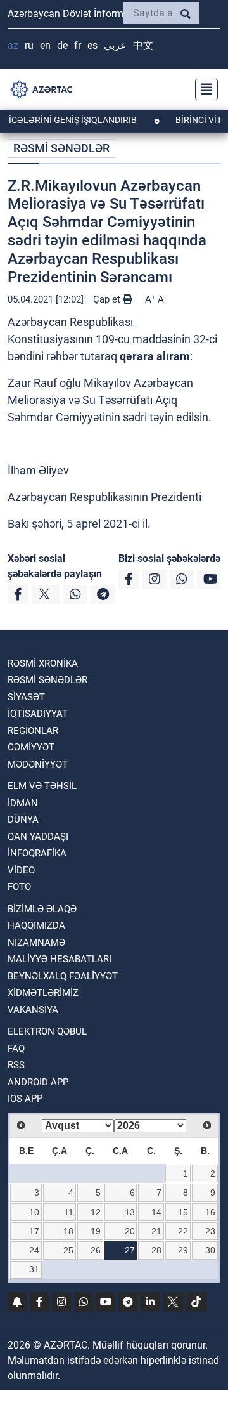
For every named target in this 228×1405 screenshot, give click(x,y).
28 (156, 1250)
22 (183, 1231)
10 (34, 1212)
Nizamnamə (36, 942)
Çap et (108, 299)
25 (68, 1250)
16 (210, 1212)
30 (210, 1250)
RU (29, 45)
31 (34, 1269)
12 (96, 1212)
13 (130, 1212)
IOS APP (25, 1098)
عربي (115, 45)
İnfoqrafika (37, 853)
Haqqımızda (36, 925)
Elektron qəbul (47, 1031)
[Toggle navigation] (202, 89)
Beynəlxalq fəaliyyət (63, 976)
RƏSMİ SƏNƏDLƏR (61, 148)
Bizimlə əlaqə (42, 909)
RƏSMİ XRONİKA (43, 663)
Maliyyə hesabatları (59, 959)
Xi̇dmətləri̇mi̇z (43, 992)
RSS (16, 1065)
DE (62, 45)
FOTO (19, 886)
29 (183, 1250)
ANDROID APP (38, 1082)
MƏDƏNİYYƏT (38, 764)
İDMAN (23, 803)
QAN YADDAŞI (38, 836)
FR (77, 45)
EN (45, 45)
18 (68, 1231)
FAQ (16, 1048)
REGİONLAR (33, 730)
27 (130, 1250)
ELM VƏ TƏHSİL (42, 786)
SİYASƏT (26, 697)
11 (68, 1212)
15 (183, 1212)
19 (96, 1231)
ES (92, 45)
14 (156, 1212)
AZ (13, 45)
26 (96, 1250)
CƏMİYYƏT (31, 747)
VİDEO (21, 870)
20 (130, 1231)
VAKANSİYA (33, 1010)
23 (210, 1231)
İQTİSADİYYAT (38, 713)
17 (34, 1231)
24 (34, 1250)
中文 (143, 45)
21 (156, 1231)
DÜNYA (23, 819)
